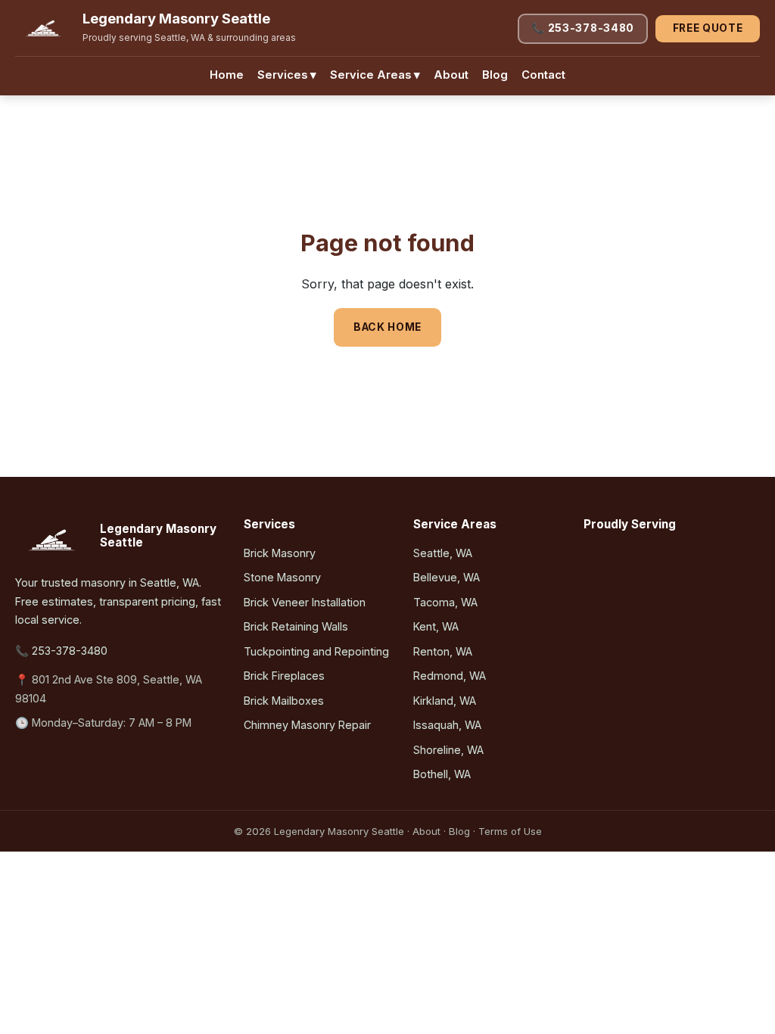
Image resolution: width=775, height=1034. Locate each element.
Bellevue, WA (446, 577)
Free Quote (708, 28)
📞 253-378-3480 (582, 28)
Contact (543, 75)
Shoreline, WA (448, 749)
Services (286, 75)
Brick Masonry (280, 553)
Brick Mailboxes (284, 700)
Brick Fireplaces (284, 675)
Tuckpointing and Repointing (316, 651)
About (451, 75)
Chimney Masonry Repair (307, 724)
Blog (495, 75)
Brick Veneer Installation (305, 602)
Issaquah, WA (447, 724)
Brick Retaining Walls (296, 626)
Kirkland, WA (444, 700)
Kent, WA (436, 626)
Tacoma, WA (445, 602)
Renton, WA (442, 651)
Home (227, 75)
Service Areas (375, 75)
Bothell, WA (442, 774)
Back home (387, 327)
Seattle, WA (442, 553)
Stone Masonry (282, 577)
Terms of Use (510, 831)
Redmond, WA (449, 675)
